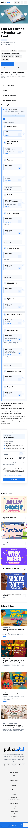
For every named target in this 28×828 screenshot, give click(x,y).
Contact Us (14, 797)
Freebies (14, 778)
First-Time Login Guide (14, 806)
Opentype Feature (14, 780)
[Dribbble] (19, 765)
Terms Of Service (14, 811)
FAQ (14, 808)
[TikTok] (14, 768)
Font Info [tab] (20, 67)
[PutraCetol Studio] (7, 2)
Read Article (5, 636)
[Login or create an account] (22, 2)
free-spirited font (6, 53)
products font (5, 59)
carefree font (5, 50)
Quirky (4, 39)
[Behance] (16, 765)
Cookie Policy (14, 816)
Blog (14, 783)
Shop (14, 775)
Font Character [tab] (7, 67)
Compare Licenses (18, 475)
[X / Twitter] (23, 765)
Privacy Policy (14, 813)
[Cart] (18, 2)
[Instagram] (8, 765)
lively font (11, 56)
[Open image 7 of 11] (14, 14)
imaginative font (15, 53)
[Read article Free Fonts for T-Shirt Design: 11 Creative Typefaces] (14, 680)
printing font (18, 56)
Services (14, 794)
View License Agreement (8, 475)
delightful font (22, 50)
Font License (14, 785)
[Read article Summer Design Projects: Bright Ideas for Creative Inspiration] (14, 617)
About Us (14, 792)
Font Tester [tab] (20, 64)
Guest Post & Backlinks (14, 799)
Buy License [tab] (8, 64)
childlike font (13, 50)
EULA (14, 819)
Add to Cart (14, 479)
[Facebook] (4, 765)
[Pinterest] (12, 765)
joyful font (4, 56)
